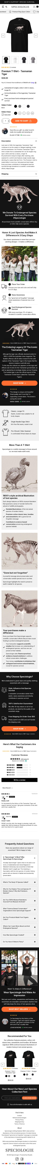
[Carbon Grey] (9, 1076)
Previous (3, 35)
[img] (6, 794)
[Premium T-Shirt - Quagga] (28, 1059)
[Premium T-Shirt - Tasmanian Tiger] (10, 1059)
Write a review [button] (19, 780)
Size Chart (7, 114)
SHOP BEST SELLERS (18, 1009)
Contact (19, 1115)
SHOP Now (18, 383)
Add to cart (21, 121)
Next (36, 35)
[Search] (6, 7)
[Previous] (2, 1064)
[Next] (36, 1064)
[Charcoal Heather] (15, 1076)
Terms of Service (19, 1124)
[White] (12, 1076)
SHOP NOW (18, 729)
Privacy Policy (19, 1120)
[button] (6, 67)
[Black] (6, 1076)
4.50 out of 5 (25, 759)
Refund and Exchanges (19, 1117)
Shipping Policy (19, 1122)
